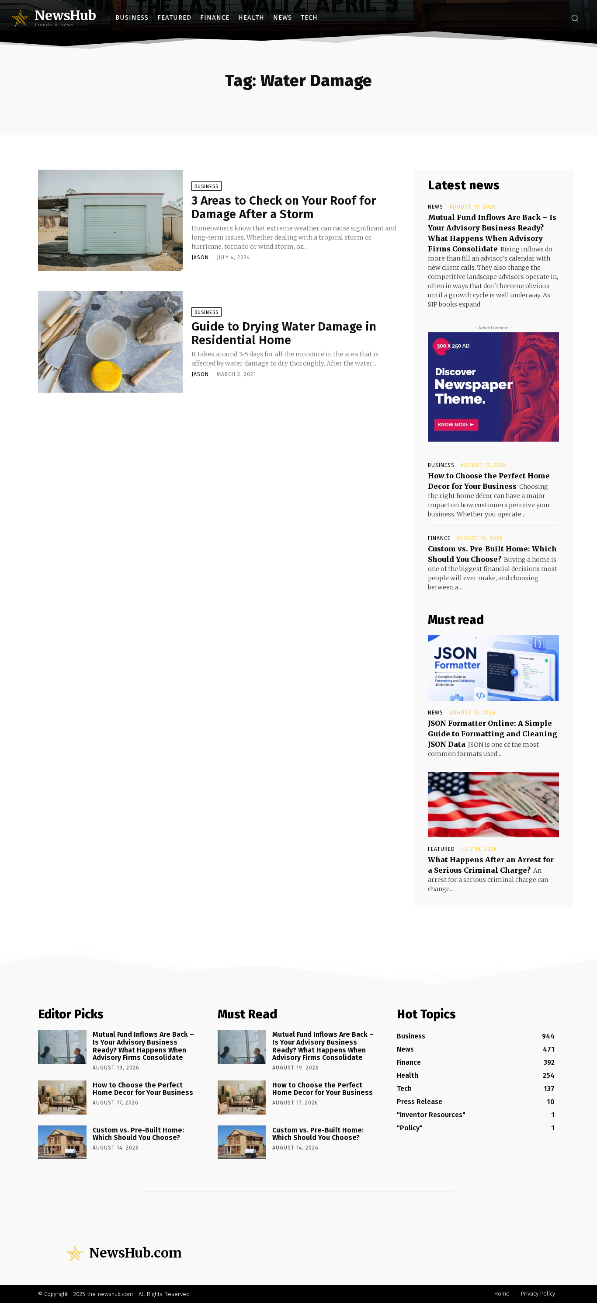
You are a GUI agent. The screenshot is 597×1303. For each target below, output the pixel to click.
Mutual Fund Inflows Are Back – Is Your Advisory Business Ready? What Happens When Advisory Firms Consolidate (143, 1046)
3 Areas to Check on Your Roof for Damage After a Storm (283, 207)
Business (206, 186)
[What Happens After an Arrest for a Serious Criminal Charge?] (493, 804)
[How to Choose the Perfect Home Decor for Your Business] (62, 1097)
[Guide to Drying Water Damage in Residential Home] (110, 342)
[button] (575, 18)
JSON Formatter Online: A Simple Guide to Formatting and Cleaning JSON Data (492, 734)
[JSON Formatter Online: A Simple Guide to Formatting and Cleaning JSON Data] (493, 668)
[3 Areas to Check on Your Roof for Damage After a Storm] (110, 220)
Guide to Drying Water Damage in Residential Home (283, 333)
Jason (200, 257)
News (435, 206)
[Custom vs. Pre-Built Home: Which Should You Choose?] (62, 1142)
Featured (441, 849)
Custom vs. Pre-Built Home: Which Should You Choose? (138, 1134)
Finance (439, 538)
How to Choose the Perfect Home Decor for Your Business (143, 1089)
